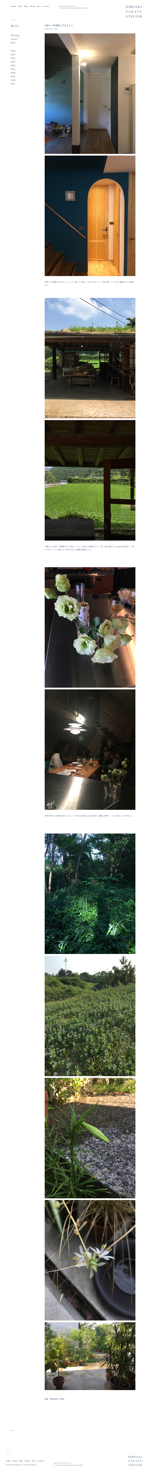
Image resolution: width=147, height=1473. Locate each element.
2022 (13, 65)
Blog (26, 6)
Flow (39, 6)
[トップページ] (134, 17)
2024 (13, 58)
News (20, 6)
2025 (13, 54)
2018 (13, 80)
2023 (13, 62)
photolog (15, 35)
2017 (13, 83)
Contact (45, 6)
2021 (13, 69)
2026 (13, 51)
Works (32, 6)
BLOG (15, 26)
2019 (13, 76)
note (13, 42)
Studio (13, 6)
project (14, 39)
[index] (13, 20)
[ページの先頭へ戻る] (8, 1453)
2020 (13, 72)
